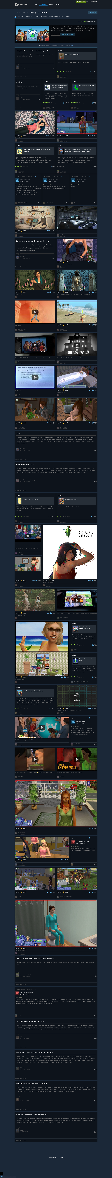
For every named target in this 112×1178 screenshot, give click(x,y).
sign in (87, 1)
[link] (8, 1177)
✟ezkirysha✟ (21, 171)
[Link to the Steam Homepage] (21, 6)
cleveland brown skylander (81, 681)
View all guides (63, 77)
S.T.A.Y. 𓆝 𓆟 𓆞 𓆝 (25, 974)
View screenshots (63, 141)
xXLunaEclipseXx (22, 952)
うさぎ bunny (21, 427)
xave (19, 394)
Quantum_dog (50, 107)
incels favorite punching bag (27, 480)
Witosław (22, 1067)
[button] (56, 34)
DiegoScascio (63, 140)
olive (21, 1036)
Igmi (21, 66)
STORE (35, 5)
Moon (19, 1015)
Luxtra (21, 97)
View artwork (20, 141)
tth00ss (62, 329)
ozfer (19, 712)
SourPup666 (77, 744)
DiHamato (22, 1099)
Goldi (47, 584)
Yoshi (19, 896)
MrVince (20, 552)
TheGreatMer (63, 76)
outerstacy (76, 864)
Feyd (75, 202)
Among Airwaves (22, 202)
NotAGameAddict (22, 362)
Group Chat (93, 21)
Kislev (21, 1130)
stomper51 (23, 256)
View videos (62, 236)
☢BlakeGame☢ (64, 235)
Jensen (75, 107)
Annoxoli (62, 520)
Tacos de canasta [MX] (66, 896)
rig (60, 394)
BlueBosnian (63, 171)
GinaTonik (20, 776)
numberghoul (21, 520)
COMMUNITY (43, 5)
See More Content (56, 1157)
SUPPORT (58, 5)
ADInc (61, 712)
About (51, 5)
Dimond (62, 362)
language (93, 1)
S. (18, 140)
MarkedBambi (49, 202)
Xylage (75, 649)
